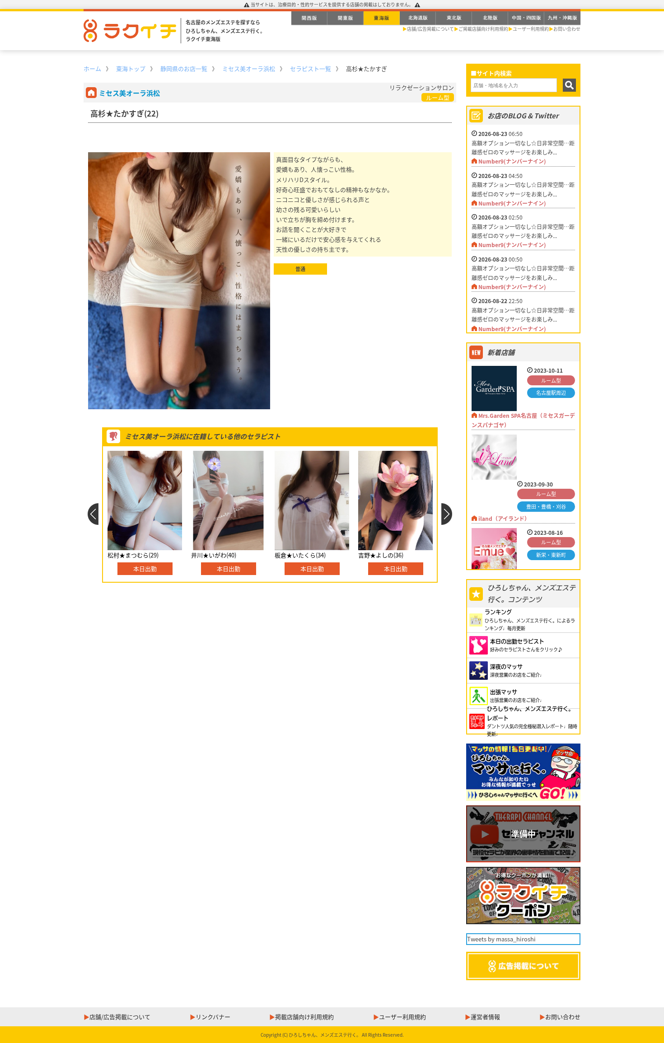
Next (447, 514)
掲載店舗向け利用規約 (304, 1016)
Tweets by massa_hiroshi (501, 939)
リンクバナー (213, 1016)
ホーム (92, 68)
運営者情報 (485, 1016)
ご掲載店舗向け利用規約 (483, 28)
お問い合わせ (566, 28)
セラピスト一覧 (310, 68)
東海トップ (130, 68)
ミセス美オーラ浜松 (248, 68)
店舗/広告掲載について (430, 28)
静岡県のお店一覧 (183, 68)
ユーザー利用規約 (531, 28)
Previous (92, 514)
